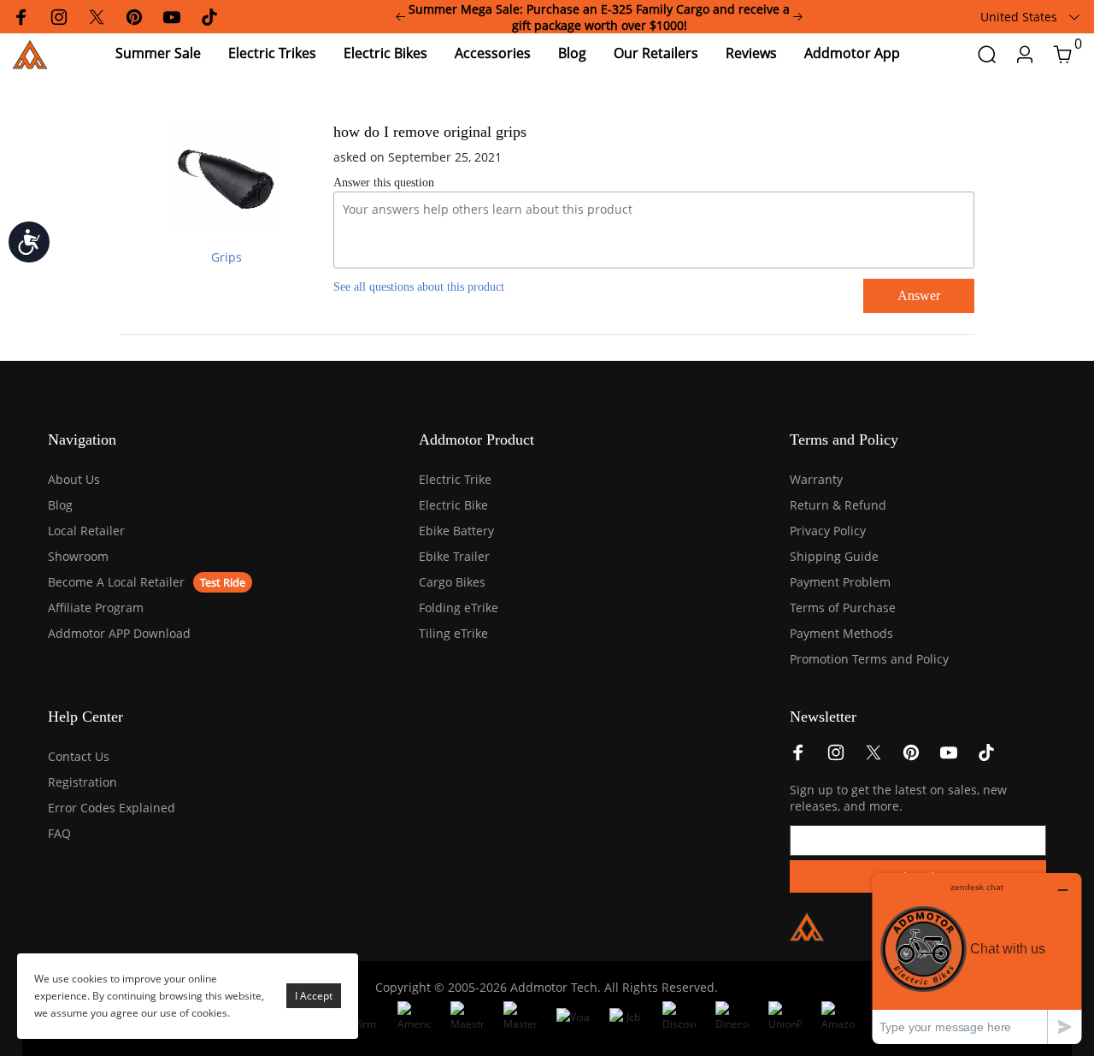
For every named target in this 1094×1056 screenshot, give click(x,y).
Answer (918, 295)
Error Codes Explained (111, 807)
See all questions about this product (418, 286)
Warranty (816, 479)
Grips (226, 257)
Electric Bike (453, 505)
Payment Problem (840, 582)
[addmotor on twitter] (873, 757)
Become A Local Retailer (116, 582)
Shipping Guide (834, 556)
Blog (60, 505)
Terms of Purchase (843, 607)
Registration (82, 782)
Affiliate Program (96, 607)
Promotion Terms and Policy (869, 659)
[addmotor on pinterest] (911, 757)
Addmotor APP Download (119, 633)
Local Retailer (86, 530)
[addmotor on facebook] (798, 757)
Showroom (78, 556)
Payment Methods (841, 633)
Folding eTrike (458, 607)
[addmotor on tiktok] (986, 757)
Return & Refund (838, 505)
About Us (74, 479)
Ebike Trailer (454, 556)
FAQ (59, 833)
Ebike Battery (456, 530)
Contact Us (78, 756)
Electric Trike (455, 479)
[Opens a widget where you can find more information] (977, 958)
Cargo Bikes (452, 582)
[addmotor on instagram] (835, 757)
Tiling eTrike (453, 633)
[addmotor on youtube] (948, 757)
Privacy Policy (828, 530)
